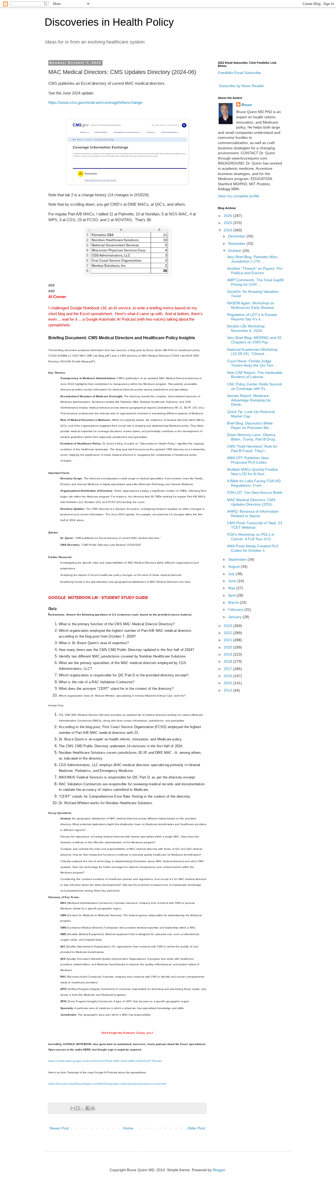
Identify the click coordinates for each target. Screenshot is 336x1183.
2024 (228, 230)
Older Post (196, 1128)
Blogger (219, 1170)
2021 (228, 640)
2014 (228, 690)
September (238, 559)
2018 (228, 661)
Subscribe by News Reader (241, 86)
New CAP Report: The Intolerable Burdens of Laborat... (254, 374)
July (232, 574)
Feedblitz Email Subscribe (239, 73)
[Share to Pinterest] (92, 1108)
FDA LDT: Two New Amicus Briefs (254, 492)
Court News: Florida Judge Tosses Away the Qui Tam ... (252, 363)
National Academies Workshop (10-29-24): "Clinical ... (252, 351)
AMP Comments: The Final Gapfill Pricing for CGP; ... (255, 282)
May (232, 588)
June (232, 581)
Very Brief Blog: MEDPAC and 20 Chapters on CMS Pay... (254, 340)
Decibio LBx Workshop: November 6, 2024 (246, 328)
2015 (228, 683)
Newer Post (59, 1128)
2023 (228, 626)
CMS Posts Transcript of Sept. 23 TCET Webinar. (254, 525)
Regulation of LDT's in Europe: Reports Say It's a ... (252, 316)
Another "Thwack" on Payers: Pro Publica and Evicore (254, 270)
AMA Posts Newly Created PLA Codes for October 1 (252, 548)
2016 (228, 676)
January (235, 617)
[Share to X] (82, 1108)
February (236, 609)
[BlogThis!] (77, 1108)
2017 (228, 669)
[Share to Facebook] (87, 1108)
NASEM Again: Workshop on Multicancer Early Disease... (252, 305)
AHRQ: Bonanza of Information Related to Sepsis (253, 513)
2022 (228, 633)
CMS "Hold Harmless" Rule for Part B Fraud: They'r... (252, 448)
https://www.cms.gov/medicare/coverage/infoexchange (95, 102)
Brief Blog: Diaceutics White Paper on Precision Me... (250, 425)
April (232, 595)
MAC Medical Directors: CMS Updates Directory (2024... (251, 502)
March (234, 602)
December (237, 236)
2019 (228, 654)
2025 (228, 223)
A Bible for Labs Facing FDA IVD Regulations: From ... (254, 483)
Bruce (247, 105)
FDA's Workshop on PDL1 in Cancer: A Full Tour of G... (250, 536)
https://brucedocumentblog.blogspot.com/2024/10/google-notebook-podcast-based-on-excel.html (107, 1083)
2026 (228, 216)
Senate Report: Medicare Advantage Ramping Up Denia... (249, 400)
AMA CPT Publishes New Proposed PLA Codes (248, 460)
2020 (228, 647)
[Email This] (72, 1108)
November (237, 243)
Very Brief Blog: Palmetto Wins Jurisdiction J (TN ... (252, 259)
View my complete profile (238, 196)
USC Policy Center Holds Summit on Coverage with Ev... (254, 386)
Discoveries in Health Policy (109, 22)
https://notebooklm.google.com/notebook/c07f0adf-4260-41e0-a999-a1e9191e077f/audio (105, 1060)
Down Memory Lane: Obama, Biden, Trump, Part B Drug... (252, 437)
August (234, 566)
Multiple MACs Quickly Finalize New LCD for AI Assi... (252, 471)
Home (128, 1128)
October (235, 250)
